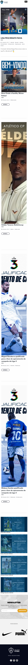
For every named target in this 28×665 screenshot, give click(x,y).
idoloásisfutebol (4, 44)
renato (2, 45)
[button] (26, 2)
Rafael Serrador (13, 100)
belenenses (18, 365)
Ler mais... (5, 104)
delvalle (12, 42)
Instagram (14, 660)
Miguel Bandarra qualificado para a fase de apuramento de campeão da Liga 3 (13, 358)
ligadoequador (18, 44)
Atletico (12, 229)
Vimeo (17, 660)
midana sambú (19, 497)
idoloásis (21, 42)
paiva (24, 44)
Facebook (11, 660)
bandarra (12, 365)
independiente (11, 44)
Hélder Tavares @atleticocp (12, 225)
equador (17, 42)
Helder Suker (17, 229)
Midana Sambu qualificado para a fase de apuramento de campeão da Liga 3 (13, 490)
